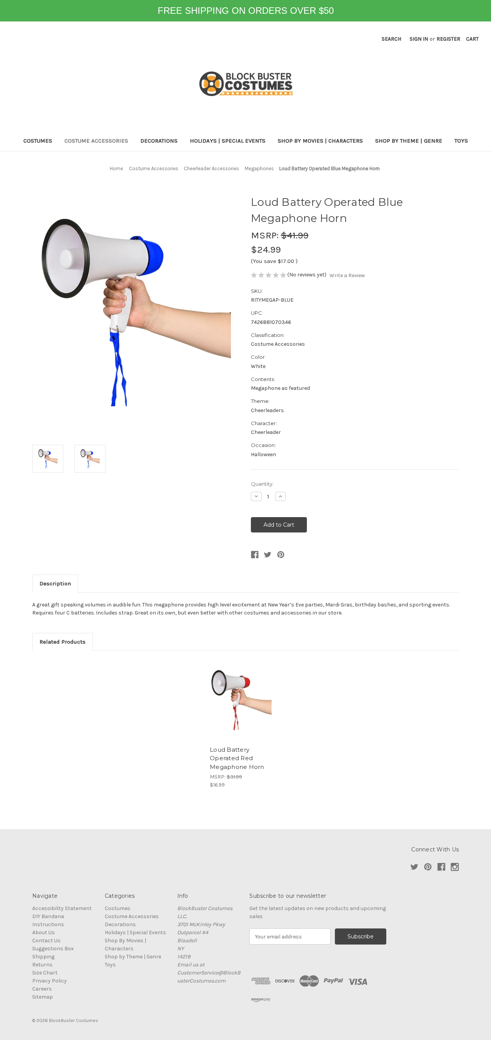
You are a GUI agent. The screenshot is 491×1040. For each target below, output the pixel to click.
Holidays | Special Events (227, 140)
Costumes (37, 140)
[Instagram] (455, 867)
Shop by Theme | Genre (408, 140)
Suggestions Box (53, 948)
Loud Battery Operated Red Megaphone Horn (237, 758)
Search (391, 39)
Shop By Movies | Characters (320, 140)
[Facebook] (255, 554)
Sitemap (42, 997)
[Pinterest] (281, 554)
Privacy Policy (49, 981)
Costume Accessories (96, 140)
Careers (42, 989)
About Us (43, 932)
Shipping (43, 956)
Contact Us (46, 940)
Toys (461, 140)
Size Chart (45, 972)
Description (55, 583)
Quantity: (262, 484)
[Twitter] (268, 554)
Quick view (241, 700)
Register (448, 39)
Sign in (419, 39)
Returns (42, 964)
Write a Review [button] (347, 275)
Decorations (159, 140)
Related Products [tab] (63, 641)
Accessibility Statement (62, 908)
